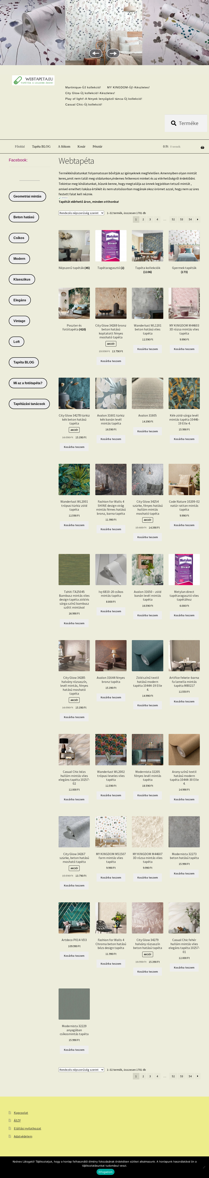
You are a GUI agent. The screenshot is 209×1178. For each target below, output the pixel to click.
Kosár (81, 146)
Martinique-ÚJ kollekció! (83, 87)
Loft (16, 341)
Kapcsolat (21, 1113)
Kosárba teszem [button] (111, 361)
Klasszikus (21, 279)
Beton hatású (23, 217)
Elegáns (19, 300)
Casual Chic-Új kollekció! (83, 104)
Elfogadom (105, 1172)
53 (181, 219)
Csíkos (18, 238)
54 (190, 219)
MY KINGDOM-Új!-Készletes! (128, 87)
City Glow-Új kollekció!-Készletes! (90, 93)
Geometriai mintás (27, 196)
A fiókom (64, 146)
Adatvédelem (23, 1136)
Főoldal (20, 146)
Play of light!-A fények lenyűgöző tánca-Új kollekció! (103, 98)
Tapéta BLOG (41, 146)
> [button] (113, 53)
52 (173, 219)
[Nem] (204, 1167)
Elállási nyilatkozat (27, 1128)
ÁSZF (17, 1120)
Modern (19, 258)
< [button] (95, 53)
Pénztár (97, 146)
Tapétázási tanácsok (29, 404)
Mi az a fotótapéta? (27, 383)
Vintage (19, 321)
